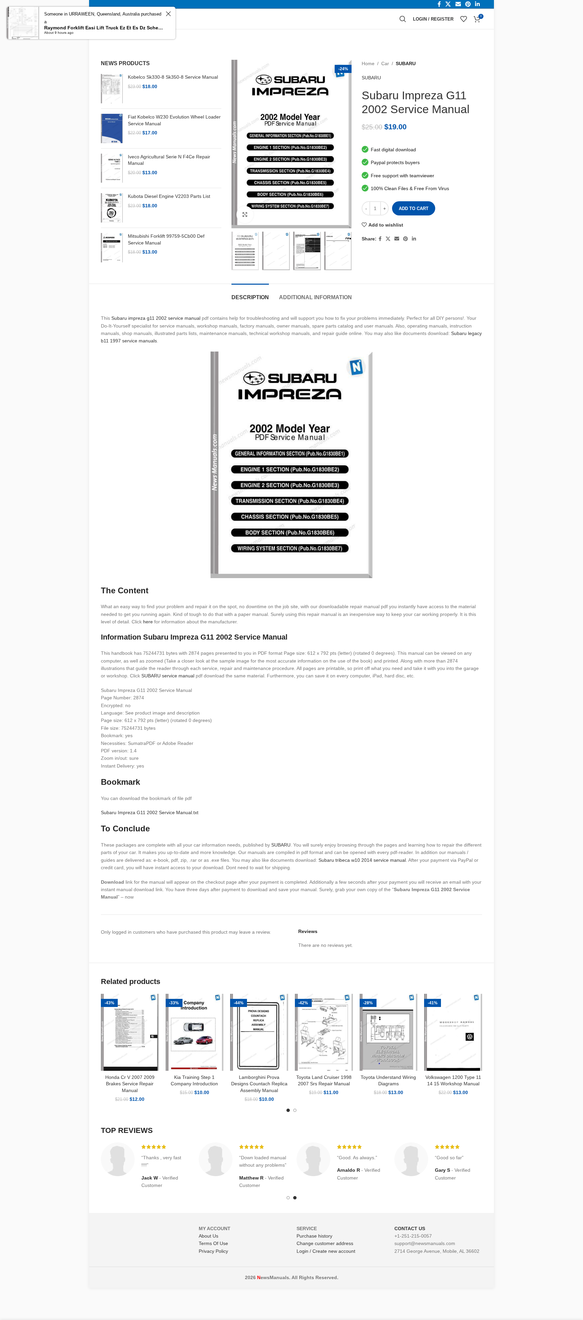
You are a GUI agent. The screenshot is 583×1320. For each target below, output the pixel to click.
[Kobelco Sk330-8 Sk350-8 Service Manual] (112, 88)
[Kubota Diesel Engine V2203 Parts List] (112, 208)
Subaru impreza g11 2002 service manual (155, 318)
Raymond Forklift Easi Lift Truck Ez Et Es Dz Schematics (104, 27)
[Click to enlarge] (245, 214)
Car (385, 63)
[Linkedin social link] (414, 238)
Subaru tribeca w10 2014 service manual (362, 860)
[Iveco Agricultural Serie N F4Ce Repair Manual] (112, 168)
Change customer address (325, 1243)
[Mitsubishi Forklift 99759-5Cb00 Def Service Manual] (112, 247)
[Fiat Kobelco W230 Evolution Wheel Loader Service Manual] (112, 128)
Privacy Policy (213, 1251)
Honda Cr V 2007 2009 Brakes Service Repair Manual (130, 1084)
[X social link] (388, 238)
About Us (208, 1236)
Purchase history (314, 1236)
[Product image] (130, 1032)
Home (368, 63)
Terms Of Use (213, 1243)
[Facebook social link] (380, 238)
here (148, 621)
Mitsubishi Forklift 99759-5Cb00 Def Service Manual (166, 239)
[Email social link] (396, 238)
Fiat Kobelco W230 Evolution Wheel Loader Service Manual (174, 120)
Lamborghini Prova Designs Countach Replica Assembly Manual (259, 1084)
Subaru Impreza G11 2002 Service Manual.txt (149, 812)
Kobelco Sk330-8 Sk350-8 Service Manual (173, 77)
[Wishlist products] (463, 19)
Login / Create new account (326, 1251)
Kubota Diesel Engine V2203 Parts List (169, 196)
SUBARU (406, 63)
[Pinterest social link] (405, 238)
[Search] (403, 19)
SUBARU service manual (167, 675)
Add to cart (413, 208)
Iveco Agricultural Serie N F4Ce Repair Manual (169, 160)
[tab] (250, 294)
